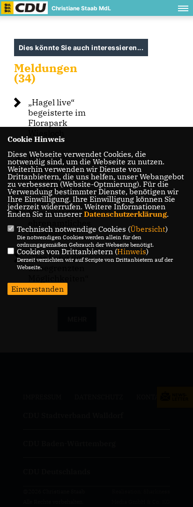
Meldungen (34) (45, 73)
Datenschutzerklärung (125, 214)
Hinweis (131, 251)
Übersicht (147, 229)
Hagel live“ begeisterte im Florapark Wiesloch (57, 118)
